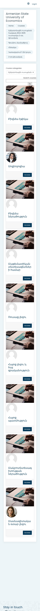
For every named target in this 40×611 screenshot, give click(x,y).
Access (27, 127)
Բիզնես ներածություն (17, 215)
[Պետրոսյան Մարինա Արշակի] (11, 204)
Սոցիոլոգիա (16, 166)
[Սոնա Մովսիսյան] (11, 307)
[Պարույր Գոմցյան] (11, 254)
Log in (34, 4)
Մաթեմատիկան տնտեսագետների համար (19, 267)
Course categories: (14, 68)
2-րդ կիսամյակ (15, 57)
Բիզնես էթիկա (18, 119)
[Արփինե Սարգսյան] (11, 458)
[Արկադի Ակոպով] (11, 408)
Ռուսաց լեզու (17, 317)
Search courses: (29, 78)
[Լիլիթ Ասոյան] (11, 157)
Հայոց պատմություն (17, 419)
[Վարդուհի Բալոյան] (11, 512)
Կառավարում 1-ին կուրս (19, 52)
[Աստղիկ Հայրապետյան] (11, 355)
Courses (21, 26)
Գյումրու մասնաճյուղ (18, 43)
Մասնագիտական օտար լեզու (19, 522)
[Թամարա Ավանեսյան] (11, 109)
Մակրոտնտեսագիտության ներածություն (20, 471)
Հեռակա (12, 47)
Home (11, 26)
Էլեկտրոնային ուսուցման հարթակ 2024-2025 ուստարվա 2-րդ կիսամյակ (20, 34)
